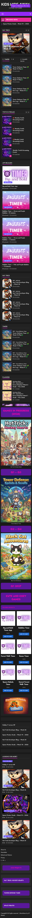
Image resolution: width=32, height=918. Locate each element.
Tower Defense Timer (12, 893)
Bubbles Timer (24, 628)
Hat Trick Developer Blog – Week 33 (6, 316)
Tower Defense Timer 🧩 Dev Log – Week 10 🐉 (6, 90)
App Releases (8, 182)
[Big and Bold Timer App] (16, 175)
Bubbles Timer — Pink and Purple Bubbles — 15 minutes (15, 265)
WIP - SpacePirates (9, 811)
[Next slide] (28, 30)
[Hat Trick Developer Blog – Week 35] (16, 829)
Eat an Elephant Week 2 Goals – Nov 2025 (6, 385)
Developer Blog (17, 381)
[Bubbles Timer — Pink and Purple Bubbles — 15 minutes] (16, 254)
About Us (3, 850)
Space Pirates (9, 906)
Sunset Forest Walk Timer (24, 683)
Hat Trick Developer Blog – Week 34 (14, 47)
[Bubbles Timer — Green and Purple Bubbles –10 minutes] (16, 200)
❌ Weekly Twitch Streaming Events (6, 120)
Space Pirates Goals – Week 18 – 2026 (15, 745)
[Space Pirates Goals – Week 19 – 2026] (16, 804)
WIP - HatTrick (8, 43)
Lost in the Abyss (7, 761)
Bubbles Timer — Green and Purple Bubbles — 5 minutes (13, 239)
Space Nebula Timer (8, 683)
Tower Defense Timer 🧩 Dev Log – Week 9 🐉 (6, 101)
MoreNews (23, 913)
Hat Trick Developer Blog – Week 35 (6, 294)
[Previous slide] (26, 30)
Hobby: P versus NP (8, 725)
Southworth (6, 188)
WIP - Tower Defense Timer (20, 331)
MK (5, 51)
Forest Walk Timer (8, 656)
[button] (2, 14)
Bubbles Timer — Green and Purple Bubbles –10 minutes (13, 212)
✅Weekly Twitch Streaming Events (6, 152)
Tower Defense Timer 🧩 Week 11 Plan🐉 (6, 80)
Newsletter (4, 852)
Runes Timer (24, 656)
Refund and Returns (6, 855)
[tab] (6, 59)
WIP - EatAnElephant (18, 383)
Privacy (3, 858)
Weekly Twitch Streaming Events (6, 141)
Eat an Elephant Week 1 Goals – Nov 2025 (6, 395)
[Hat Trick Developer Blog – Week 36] (16, 779)
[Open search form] (30, 14)
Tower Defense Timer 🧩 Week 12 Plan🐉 (6, 69)
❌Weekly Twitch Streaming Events (6, 130)
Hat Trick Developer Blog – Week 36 (6, 283)
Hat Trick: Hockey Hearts (14, 880)
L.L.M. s (3, 860)
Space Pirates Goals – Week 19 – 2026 (15, 735)
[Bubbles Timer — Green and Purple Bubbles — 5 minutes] (16, 227)
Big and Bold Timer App (9, 186)
